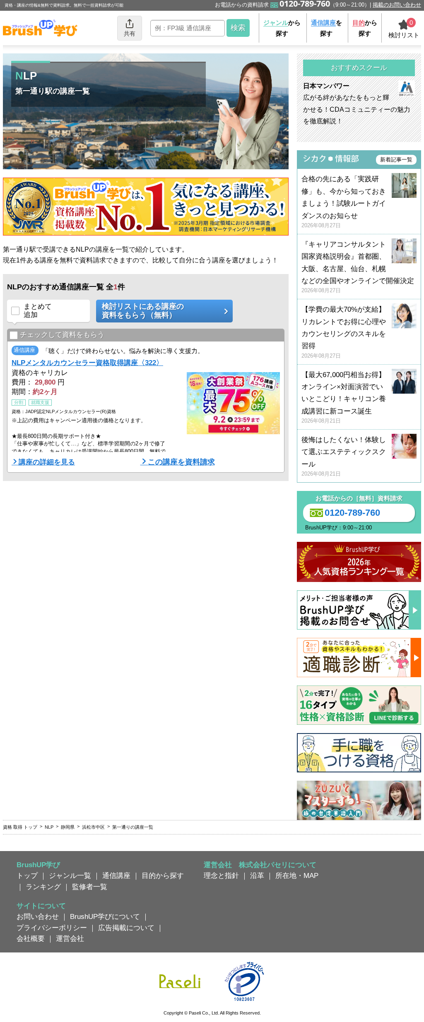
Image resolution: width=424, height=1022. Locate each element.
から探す (282, 28)
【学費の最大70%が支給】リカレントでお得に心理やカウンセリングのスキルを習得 (343, 332)
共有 (129, 33)
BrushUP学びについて (105, 916)
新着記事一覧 (396, 159)
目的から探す (163, 875)
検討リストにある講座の (143, 311)
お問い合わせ (38, 916)
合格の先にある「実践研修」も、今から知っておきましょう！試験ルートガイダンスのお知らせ (343, 201)
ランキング (43, 886)
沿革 (257, 875)
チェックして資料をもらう (62, 334)
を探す (326, 28)
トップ (27, 875)
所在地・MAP (296, 875)
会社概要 (31, 938)
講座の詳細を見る (47, 462)
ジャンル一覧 (70, 875)
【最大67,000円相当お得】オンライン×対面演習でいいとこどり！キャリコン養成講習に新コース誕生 (343, 397)
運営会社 (70, 938)
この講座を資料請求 (181, 462)
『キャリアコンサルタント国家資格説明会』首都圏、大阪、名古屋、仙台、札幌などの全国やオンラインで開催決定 (357, 267)
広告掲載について (126, 927)
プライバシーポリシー (52, 927)
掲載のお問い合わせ (397, 5)
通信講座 (116, 875)
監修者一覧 (89, 886)
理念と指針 (221, 875)
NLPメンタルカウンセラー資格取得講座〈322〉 (87, 362)
